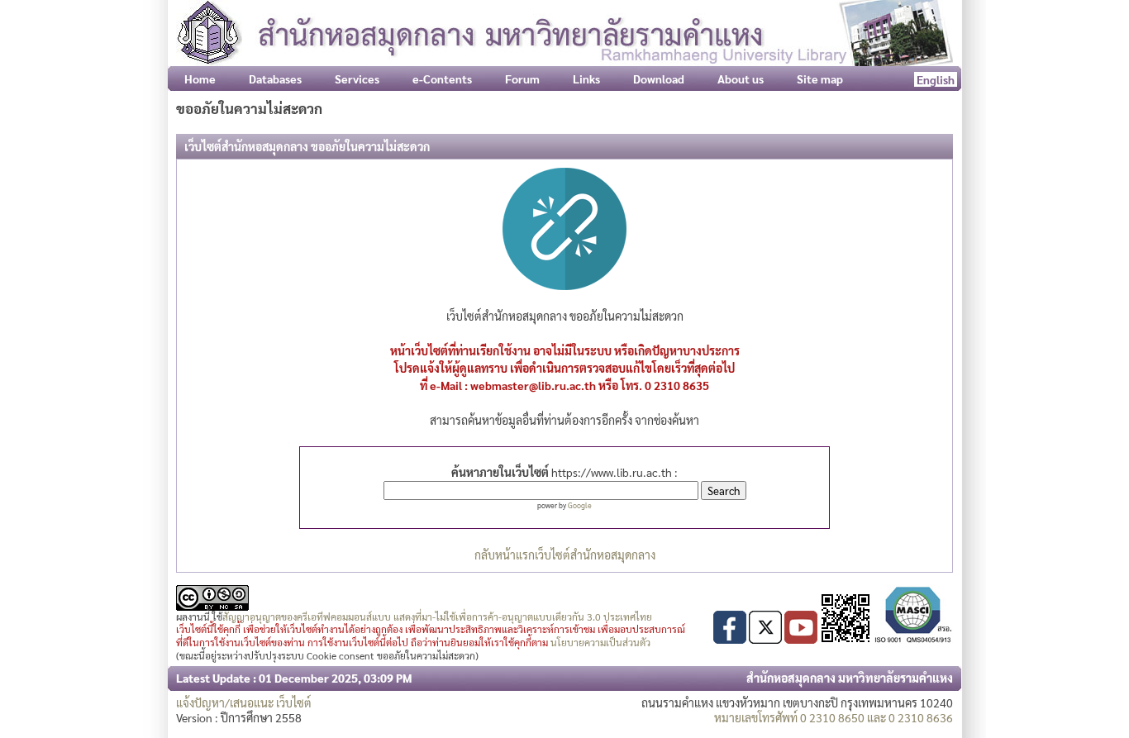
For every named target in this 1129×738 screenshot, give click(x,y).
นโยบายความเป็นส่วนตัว (600, 642)
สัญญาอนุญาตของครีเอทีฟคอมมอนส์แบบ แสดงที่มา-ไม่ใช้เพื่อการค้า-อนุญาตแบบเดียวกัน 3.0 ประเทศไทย (437, 616)
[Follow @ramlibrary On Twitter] (765, 638)
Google (580, 505)
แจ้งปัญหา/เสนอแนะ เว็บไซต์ (244, 702)
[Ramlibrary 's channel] (800, 638)
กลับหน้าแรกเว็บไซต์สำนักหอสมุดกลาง (564, 554)
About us (740, 78)
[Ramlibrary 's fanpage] (729, 638)
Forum (522, 78)
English (936, 79)
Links (586, 78)
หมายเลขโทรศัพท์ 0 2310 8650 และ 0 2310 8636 (833, 717)
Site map (820, 78)
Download (658, 78)
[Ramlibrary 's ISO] (913, 638)
